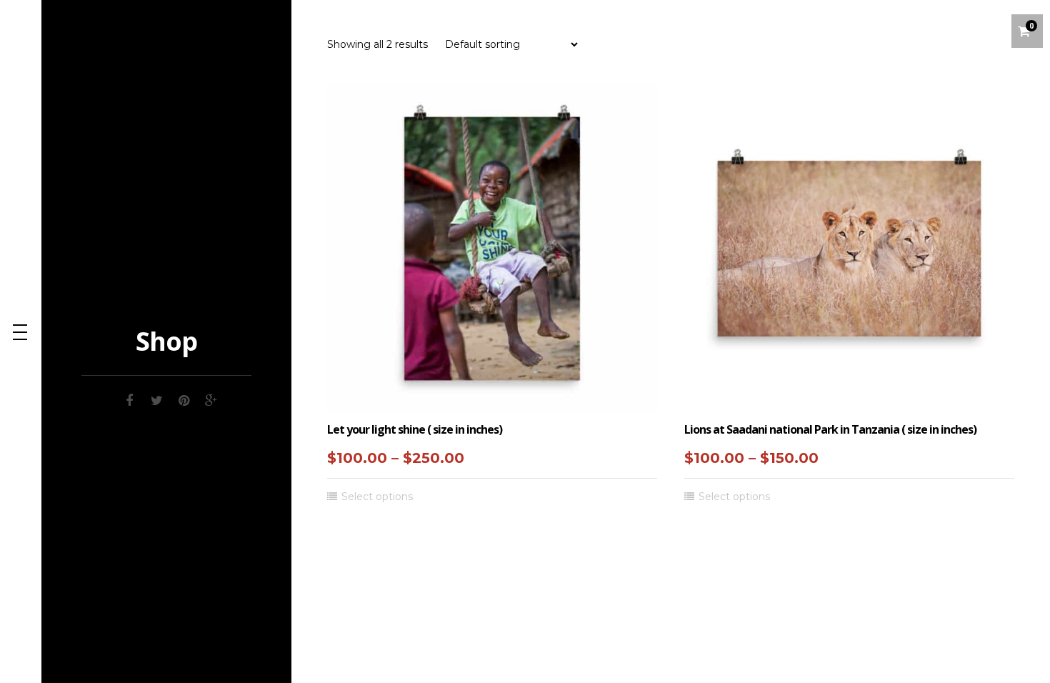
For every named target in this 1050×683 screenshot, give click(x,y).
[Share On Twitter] (156, 398)
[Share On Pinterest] (183, 398)
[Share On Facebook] (129, 398)
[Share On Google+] (210, 398)
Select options (377, 497)
